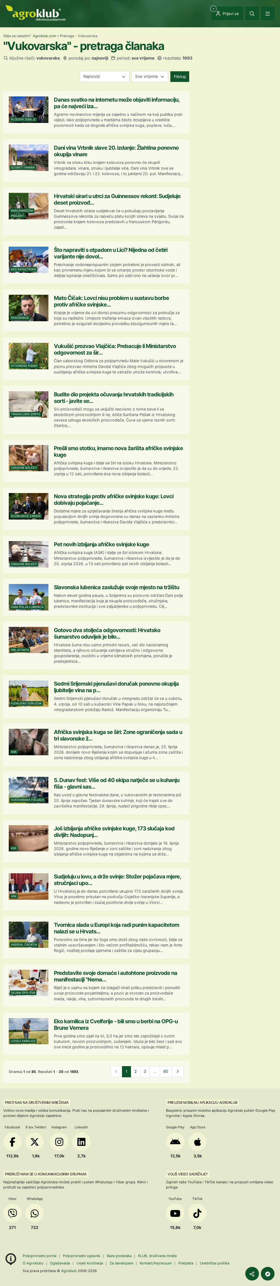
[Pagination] (177, 1071)
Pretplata (185, 1263)
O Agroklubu (33, 1263)
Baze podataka (120, 1256)
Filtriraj (180, 76)
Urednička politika (214, 1263)
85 (165, 1071)
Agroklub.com (44, 36)
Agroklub (69, 1271)
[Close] (252, 13)
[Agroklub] (35, 12)
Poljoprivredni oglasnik (82, 1256)
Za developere (121, 1263)
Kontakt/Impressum (156, 1263)
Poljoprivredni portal (40, 1256)
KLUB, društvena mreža (157, 1256)
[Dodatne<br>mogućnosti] (268, 1274)
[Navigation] (268, 13)
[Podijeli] (252, 1274)
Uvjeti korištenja (90, 1263)
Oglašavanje (60, 1263)
